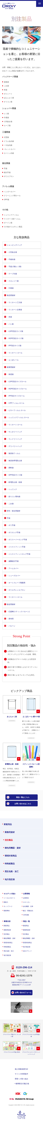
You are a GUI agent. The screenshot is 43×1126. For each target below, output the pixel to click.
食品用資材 (11, 295)
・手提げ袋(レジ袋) (14, 266)
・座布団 (10, 619)
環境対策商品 (11, 856)
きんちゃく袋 (12, 716)
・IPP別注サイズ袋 (14, 345)
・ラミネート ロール (14, 353)
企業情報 (26, 894)
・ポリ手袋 (11, 525)
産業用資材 (11, 367)
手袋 (8, 518)
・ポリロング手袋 (13, 532)
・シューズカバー (13, 576)
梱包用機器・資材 (13, 848)
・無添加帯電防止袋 (14, 461)
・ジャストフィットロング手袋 (18, 554)
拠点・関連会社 (28, 910)
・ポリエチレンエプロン (16, 590)
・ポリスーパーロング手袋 (17, 539)
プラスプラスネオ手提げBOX (12, 1052)
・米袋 (9, 317)
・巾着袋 (10, 288)
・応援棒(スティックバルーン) (18, 611)
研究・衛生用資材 (13, 511)
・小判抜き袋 (12, 252)
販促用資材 (11, 604)
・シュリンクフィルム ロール (18, 417)
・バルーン (11, 626)
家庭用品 (8, 824)
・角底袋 (10, 374)
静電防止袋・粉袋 (11, 764)
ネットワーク (8, 906)
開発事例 (6, 910)
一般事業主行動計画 (21, 1084)
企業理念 (26, 898)
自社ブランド (27, 951)
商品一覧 (26, 921)
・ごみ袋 (10, 504)
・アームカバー (13, 568)
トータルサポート (9, 898)
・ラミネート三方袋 (14, 302)
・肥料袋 (10, 468)
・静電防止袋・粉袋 (14, 482)
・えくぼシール (13, 360)
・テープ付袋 (12, 274)
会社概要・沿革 (28, 906)
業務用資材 (10, 832)
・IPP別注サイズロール (16, 396)
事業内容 (7, 921)
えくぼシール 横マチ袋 (31, 716)
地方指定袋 (10, 879)
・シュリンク (12, 489)
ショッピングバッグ (14, 245)
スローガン (26, 902)
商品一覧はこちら (23, 797)
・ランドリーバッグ (14, 439)
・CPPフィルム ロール (15, 403)
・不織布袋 (11, 259)
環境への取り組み (21, 1079)
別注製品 (9, 840)
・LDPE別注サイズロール (16, 381)
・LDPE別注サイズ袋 (15, 331)
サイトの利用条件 (21, 1074)
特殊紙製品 (10, 863)
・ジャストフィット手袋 (16, 547)
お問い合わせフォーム (23, 992)
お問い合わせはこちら (23, 804)
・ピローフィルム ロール (16, 410)
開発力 (6, 902)
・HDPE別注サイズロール (17, 389)
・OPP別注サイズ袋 (14, 475)
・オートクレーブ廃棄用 (16, 583)
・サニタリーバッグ (14, 432)
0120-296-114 (24, 967)
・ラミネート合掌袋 (14, 310)
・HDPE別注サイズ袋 (15, 338)
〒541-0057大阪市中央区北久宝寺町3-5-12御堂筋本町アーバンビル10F (21, 982)
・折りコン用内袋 (13, 496)
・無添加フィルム (13, 453)
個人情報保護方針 (21, 1069)
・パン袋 (10, 324)
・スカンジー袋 (13, 281)
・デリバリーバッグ (14, 446)
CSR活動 (26, 915)
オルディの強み (10, 894)
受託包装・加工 (12, 871)
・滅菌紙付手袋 (13, 561)
